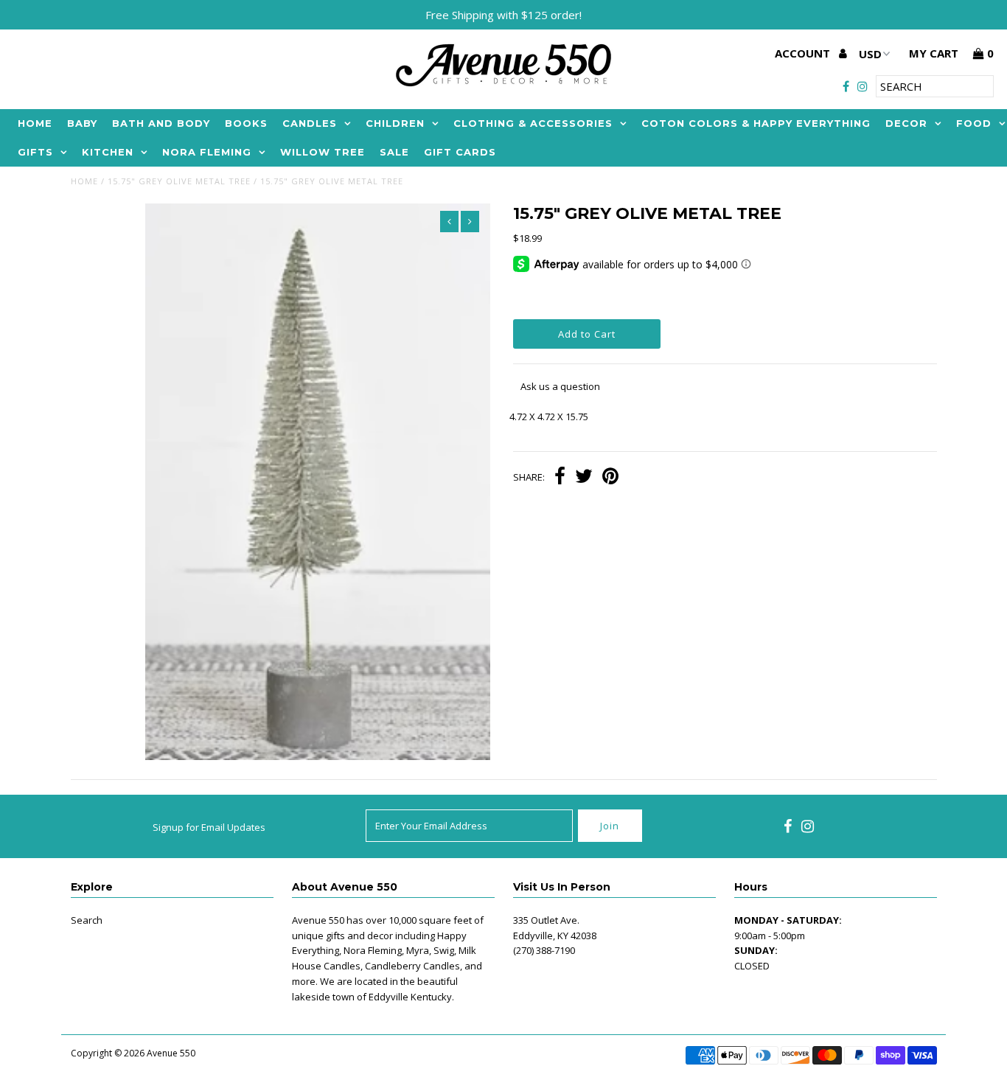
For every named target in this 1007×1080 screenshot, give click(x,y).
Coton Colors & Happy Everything (756, 123)
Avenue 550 (171, 1053)
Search (86, 920)
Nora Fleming (206, 152)
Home (35, 123)
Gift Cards (460, 152)
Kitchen (107, 152)
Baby (82, 123)
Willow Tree (322, 152)
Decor (906, 123)
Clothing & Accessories (533, 123)
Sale (394, 152)
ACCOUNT (804, 53)
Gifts (35, 152)
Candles (309, 123)
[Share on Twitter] (584, 478)
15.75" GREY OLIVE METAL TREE (179, 181)
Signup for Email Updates (209, 827)
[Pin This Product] (610, 478)
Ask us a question (560, 386)
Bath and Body (161, 123)
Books (246, 123)
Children (395, 123)
